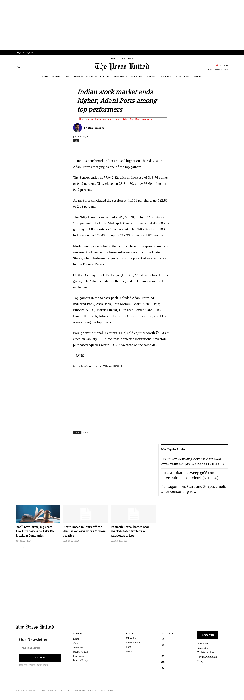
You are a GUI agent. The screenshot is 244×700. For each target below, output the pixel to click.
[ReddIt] (114, 148)
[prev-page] (18, 547)
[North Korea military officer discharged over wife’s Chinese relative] (85, 514)
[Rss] (163, 668)
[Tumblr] (155, 148)
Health (129, 651)
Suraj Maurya (96, 127)
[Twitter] (163, 645)
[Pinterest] (139, 148)
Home (82, 119)
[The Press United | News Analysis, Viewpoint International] (122, 67)
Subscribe (40, 657)
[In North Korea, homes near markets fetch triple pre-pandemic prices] (133, 514)
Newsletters (203, 647)
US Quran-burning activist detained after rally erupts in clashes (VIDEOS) (192, 461)
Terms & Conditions (207, 656)
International (204, 643)
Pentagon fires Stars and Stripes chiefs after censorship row (193, 489)
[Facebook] (98, 148)
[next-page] (23, 547)
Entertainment (133, 642)
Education (131, 638)
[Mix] (172, 148)
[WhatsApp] (122, 148)
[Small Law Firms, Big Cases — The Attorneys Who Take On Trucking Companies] (38, 514)
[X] (106, 148)
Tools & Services (205, 652)
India (90, 119)
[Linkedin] (131, 148)
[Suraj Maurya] (78, 127)
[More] (238, 148)
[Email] (147, 148)
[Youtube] (163, 662)
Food (128, 646)
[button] (19, 67)
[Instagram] (163, 657)
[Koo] (229, 148)
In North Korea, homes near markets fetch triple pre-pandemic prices (130, 531)
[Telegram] (164, 148)
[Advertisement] (122, 25)
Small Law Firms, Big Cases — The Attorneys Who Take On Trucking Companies (36, 531)
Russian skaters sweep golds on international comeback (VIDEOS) (189, 475)
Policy (200, 661)
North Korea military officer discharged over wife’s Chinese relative (84, 531)
